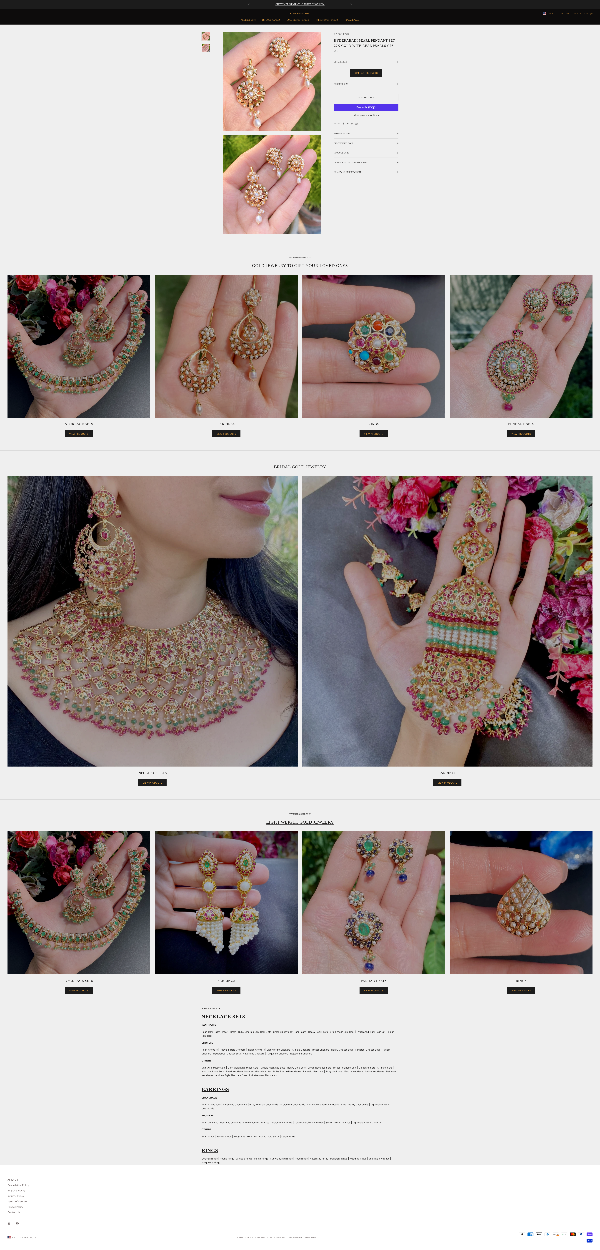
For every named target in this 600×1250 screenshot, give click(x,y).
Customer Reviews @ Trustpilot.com (300, 5)
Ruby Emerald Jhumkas (256, 1122)
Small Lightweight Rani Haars (289, 1031)
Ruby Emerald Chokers (232, 1049)
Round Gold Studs (269, 1136)
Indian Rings (261, 1158)
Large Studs (288, 1136)
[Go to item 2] (206, 47)
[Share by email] (356, 123)
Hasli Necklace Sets (213, 1071)
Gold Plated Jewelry (298, 20)
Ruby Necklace (333, 1071)
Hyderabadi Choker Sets (227, 1053)
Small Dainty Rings (379, 1158)
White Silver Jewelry (327, 20)
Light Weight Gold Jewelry (300, 822)
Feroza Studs (224, 1136)
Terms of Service (17, 1201)
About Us (13, 1179)
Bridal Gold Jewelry (300, 466)
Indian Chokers (256, 1049)
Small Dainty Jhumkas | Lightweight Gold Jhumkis (354, 1122)
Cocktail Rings (210, 1158)
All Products (248, 20)
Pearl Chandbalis (211, 1104)
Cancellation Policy (18, 1185)
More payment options (366, 115)
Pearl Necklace (234, 1071)
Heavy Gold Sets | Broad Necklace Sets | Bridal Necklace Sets (322, 1067)
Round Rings (227, 1158)
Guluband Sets (367, 1067)
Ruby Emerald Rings (281, 1158)
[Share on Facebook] (343, 123)
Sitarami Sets (384, 1067)
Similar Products (366, 73)
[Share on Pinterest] (352, 123)
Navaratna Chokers (253, 1053)
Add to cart (366, 97)
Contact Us (14, 1212)
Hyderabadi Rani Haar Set (371, 1031)
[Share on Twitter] (347, 123)
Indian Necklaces (374, 1071)
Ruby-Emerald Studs (245, 1136)
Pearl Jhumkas (210, 1122)
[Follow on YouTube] (17, 1223)
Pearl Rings (301, 1158)
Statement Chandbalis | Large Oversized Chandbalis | (310, 1104)
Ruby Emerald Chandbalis (263, 1104)
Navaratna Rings (319, 1158)
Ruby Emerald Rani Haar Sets (254, 1031)
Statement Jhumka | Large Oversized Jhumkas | (298, 1122)
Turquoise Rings (211, 1162)
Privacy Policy (15, 1206)
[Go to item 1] (206, 36)
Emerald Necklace (313, 1071)
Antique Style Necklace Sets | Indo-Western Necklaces (246, 1075)
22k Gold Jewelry (271, 20)
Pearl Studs (208, 1136)
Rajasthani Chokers (301, 1053)
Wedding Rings (358, 1158)
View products (79, 434)
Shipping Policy (16, 1190)
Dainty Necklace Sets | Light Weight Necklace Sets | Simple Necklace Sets (243, 1067)
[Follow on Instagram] (9, 1223)
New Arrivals (352, 20)
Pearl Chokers (210, 1049)
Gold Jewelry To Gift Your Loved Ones (300, 265)
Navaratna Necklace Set (257, 1071)
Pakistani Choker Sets (367, 1049)
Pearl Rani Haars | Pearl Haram (219, 1031)
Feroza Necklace (354, 1071)
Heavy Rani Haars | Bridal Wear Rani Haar (331, 1031)
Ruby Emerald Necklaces (287, 1071)
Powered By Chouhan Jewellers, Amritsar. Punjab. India (288, 1237)
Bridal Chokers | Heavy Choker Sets (332, 1049)
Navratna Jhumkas (230, 1122)
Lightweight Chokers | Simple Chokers (289, 1049)
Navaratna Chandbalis (235, 1104)
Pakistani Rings (338, 1158)
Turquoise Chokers (277, 1053)
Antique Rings (244, 1158)
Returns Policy (16, 1196)
